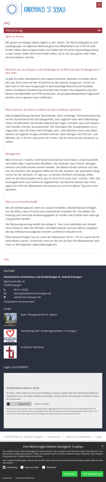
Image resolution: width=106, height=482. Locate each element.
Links (7, 309)
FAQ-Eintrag (14, 30)
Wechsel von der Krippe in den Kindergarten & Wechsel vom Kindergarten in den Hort (53, 71)
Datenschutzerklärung (24, 478)
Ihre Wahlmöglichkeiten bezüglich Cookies (53, 446)
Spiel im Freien (15, 36)
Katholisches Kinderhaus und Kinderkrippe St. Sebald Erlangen (43, 276)
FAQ (7, 23)
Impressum (7, 478)
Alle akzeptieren (92, 474)
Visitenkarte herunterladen (19, 301)
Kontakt (9, 271)
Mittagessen (13, 153)
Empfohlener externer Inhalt (22, 388)
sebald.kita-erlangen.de (27, 297)
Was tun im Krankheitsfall (21, 201)
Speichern (70, 474)
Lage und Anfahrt (16, 367)
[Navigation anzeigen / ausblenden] (99, 5)
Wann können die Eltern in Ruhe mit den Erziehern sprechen (43, 109)
